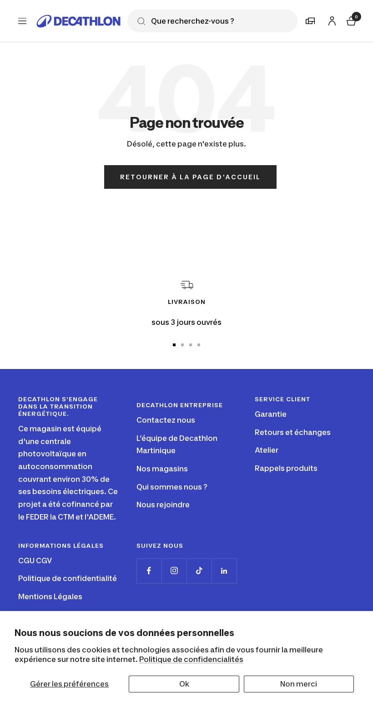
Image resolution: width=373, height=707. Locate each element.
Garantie (271, 414)
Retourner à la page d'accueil (190, 177)
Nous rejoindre (163, 504)
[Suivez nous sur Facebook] (148, 570)
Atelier (266, 449)
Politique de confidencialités (191, 659)
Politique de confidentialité (67, 578)
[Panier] (350, 19)
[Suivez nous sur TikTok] (199, 570)
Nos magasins (162, 468)
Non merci (298, 683)
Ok (184, 683)
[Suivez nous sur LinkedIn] (224, 570)
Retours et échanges (293, 432)
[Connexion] (331, 19)
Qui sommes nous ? (171, 486)
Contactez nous (165, 419)
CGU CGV (35, 560)
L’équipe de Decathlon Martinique (176, 444)
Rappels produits (286, 468)
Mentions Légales (50, 596)
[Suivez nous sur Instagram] (173, 570)
